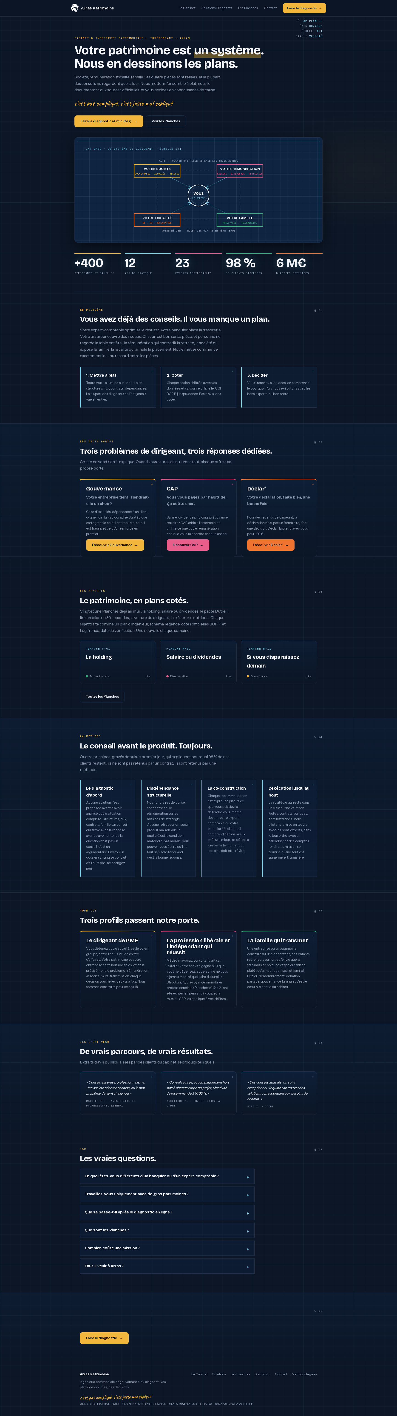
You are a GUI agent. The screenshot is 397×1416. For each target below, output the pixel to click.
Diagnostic (262, 1374)
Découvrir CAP (185, 545)
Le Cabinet (187, 8)
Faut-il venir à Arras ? (104, 1266)
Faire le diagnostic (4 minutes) (105, 121)
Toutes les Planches (102, 696)
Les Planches (248, 8)
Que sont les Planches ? (107, 1230)
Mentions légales (304, 1374)
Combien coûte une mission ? (112, 1248)
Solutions (219, 1374)
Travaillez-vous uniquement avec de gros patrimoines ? (137, 1194)
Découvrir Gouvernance (112, 545)
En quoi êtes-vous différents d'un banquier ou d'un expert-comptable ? (152, 1176)
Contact (270, 8)
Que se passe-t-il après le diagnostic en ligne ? (128, 1212)
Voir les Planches (166, 121)
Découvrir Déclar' (268, 545)
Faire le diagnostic (302, 8)
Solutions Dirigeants (216, 8)
